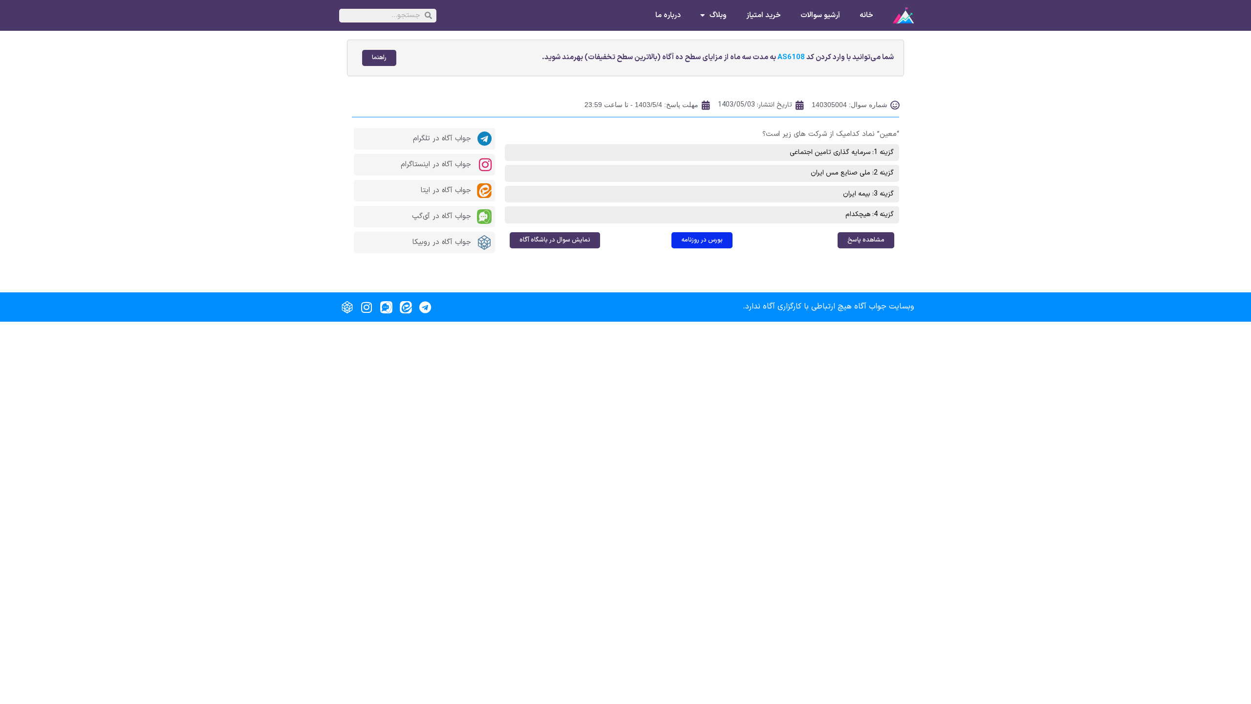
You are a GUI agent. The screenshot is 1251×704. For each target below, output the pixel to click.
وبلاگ (718, 16)
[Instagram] (366, 307)
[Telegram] (425, 307)
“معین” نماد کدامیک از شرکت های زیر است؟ (830, 134)
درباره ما (668, 16)
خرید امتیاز (763, 16)
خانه (866, 16)
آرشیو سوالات (820, 16)
